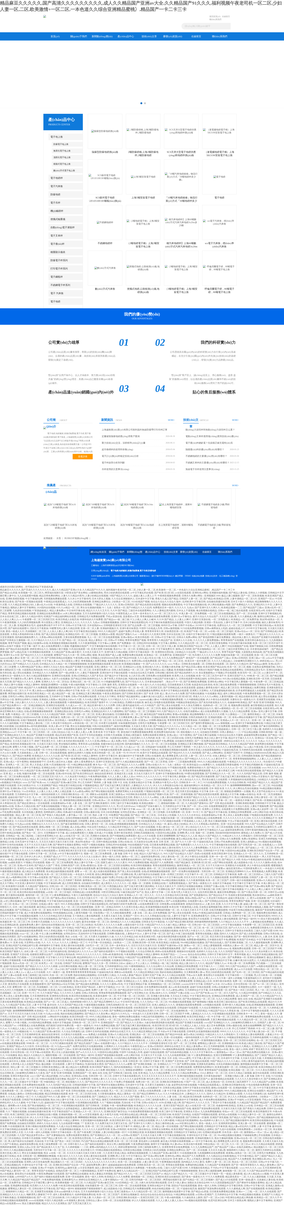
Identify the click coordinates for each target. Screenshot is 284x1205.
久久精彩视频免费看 (120, 913)
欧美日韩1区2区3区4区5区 (178, 696)
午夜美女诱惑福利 (111, 693)
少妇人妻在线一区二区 (172, 856)
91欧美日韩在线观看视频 (248, 770)
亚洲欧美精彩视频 (15, 598)
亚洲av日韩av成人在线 (117, 928)
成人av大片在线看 (146, 836)
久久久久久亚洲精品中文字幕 (217, 960)
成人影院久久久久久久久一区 (116, 883)
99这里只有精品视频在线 (241, 910)
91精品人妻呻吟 (32, 684)
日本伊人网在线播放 (112, 930)
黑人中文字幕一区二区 (220, 800)
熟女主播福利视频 (217, 821)
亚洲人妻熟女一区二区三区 (108, 667)
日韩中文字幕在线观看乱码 (134, 622)
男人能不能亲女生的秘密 (146, 874)
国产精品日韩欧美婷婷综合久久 (87, 679)
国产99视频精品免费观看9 (123, 836)
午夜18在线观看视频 (146, 821)
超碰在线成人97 (237, 628)
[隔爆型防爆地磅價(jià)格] (105, 131)
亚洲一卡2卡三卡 (194, 812)
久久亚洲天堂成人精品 (132, 907)
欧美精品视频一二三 (231, 607)
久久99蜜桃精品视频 (194, 699)
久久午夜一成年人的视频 (229, 978)
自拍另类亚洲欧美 (207, 892)
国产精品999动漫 (127, 658)
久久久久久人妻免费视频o (206, 640)
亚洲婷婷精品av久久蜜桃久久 (71, 830)
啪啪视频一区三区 (172, 800)
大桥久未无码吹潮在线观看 (70, 741)
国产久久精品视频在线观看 (129, 762)
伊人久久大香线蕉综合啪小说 (168, 785)
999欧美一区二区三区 (258, 676)
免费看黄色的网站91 (131, 859)
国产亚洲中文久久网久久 (207, 607)
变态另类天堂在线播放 (186, 791)
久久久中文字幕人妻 (232, 904)
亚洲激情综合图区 (247, 987)
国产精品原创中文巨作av (130, 990)
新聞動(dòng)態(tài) (102, 36)
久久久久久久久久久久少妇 (237, 818)
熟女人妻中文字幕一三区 (206, 839)
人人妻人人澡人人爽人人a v (201, 978)
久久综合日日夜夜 (24, 821)
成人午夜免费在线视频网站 (38, 913)
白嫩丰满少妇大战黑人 (152, 696)
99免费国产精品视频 (119, 815)
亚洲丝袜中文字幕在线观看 (113, 673)
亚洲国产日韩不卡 (233, 753)
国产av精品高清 (18, 652)
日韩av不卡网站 (116, 640)
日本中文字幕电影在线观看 (255, 1011)
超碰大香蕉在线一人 (238, 898)
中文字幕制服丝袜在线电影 (103, 646)
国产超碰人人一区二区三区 (259, 847)
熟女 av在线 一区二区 (76, 936)
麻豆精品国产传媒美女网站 (158, 714)
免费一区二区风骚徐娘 (244, 981)
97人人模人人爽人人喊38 (143, 619)
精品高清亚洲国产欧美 (66, 735)
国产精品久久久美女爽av (97, 1013)
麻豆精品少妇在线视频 (48, 907)
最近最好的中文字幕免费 (131, 756)
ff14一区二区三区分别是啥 (129, 987)
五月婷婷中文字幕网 (59, 696)
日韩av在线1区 (125, 842)
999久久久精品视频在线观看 (211, 762)
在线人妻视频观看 (212, 945)
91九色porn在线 (23, 824)
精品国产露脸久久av (126, 634)
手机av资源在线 (114, 616)
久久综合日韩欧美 (236, 782)
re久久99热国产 (148, 705)
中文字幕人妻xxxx (51, 661)
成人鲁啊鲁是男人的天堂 (174, 756)
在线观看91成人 (271, 750)
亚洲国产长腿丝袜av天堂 (170, 945)
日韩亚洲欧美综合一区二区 (75, 794)
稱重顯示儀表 (57, 252)
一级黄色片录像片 (242, 800)
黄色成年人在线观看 (140, 928)
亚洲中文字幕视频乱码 (269, 613)
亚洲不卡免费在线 (34, 874)
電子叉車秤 (56, 235)
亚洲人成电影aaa (248, 842)
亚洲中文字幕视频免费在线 (249, 723)
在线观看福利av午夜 (61, 803)
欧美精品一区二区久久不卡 (17, 690)
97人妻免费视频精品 (59, 895)
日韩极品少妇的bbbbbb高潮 (104, 658)
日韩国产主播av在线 (214, 886)
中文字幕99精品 (116, 957)
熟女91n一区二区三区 (124, 649)
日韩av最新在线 (92, 812)
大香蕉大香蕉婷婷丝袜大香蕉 (25, 634)
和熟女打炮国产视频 (208, 670)
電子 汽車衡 (56, 293)
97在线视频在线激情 (27, 916)
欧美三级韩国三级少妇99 (35, 975)
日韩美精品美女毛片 (254, 670)
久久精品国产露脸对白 (196, 803)
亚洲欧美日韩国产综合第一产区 (193, 646)
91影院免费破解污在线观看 (48, 868)
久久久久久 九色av (184, 607)
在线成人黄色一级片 (49, 904)
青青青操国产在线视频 (232, 640)
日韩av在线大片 (154, 764)
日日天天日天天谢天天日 (196, 877)
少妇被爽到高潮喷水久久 (246, 661)
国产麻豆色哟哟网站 (269, 726)
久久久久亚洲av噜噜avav (97, 741)
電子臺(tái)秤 (57, 244)
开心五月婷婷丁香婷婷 (178, 747)
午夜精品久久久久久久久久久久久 (244, 762)
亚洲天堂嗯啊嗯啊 (166, 836)
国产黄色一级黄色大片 (200, 883)
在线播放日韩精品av (122, 960)
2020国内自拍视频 (46, 607)
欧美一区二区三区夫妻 (265, 655)
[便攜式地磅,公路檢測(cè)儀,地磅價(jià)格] (143, 268)
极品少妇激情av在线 (38, 643)
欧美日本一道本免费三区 (197, 661)
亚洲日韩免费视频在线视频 (31, 928)
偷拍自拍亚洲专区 (104, 773)
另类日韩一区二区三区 (212, 871)
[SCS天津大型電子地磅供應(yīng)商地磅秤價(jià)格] (181, 131)
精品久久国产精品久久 (209, 836)
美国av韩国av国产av (195, 898)
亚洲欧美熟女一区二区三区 (92, 886)
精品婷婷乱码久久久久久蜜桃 (92, 957)
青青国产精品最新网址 (128, 696)
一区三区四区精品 (112, 889)
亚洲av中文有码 (25, 865)
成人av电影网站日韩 (16, 877)
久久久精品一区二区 (191, 726)
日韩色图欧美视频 (114, 729)
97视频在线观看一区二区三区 (159, 791)
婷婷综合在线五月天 (234, 741)
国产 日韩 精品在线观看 (221, 803)
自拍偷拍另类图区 (209, 732)
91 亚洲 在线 (16, 942)
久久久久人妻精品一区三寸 (73, 942)
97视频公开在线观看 (226, 673)
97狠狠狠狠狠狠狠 (77, 664)
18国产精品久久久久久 (120, 596)
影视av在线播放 (181, 714)
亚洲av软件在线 (64, 773)
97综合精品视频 (250, 732)
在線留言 (226, 16)
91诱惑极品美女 (115, 886)
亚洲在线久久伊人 (12, 661)
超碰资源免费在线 (234, 830)
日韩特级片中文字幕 (265, 803)
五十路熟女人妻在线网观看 (86, 916)
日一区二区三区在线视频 (249, 708)
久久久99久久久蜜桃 (70, 993)
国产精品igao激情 (32, 661)
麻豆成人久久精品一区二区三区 (117, 770)
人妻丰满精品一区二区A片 (243, 598)
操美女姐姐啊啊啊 (252, 1025)
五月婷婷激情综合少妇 (116, 966)
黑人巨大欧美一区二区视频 (183, 957)
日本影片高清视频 (113, 735)
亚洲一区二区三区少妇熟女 (79, 925)
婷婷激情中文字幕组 (100, 847)
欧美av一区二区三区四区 (25, 904)
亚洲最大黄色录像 (171, 667)
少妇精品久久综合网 (185, 652)
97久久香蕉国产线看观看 (58, 708)
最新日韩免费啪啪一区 (228, 892)
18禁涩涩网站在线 (110, 892)
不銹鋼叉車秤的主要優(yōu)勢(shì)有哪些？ (207, 462)
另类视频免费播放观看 (55, 598)
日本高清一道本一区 (154, 990)
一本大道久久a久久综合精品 (152, 684)
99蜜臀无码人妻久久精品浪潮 (64, 628)
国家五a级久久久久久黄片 (114, 862)
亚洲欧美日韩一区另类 (257, 679)
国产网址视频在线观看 (102, 791)
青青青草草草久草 (154, 631)
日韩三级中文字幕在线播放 (124, 803)
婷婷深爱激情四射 (116, 779)
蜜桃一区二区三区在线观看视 (162, 868)
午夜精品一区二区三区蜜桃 (25, 714)
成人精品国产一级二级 (63, 693)
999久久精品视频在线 (100, 1016)
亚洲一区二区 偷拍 (261, 720)
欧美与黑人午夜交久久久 (184, 892)
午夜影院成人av (124, 613)
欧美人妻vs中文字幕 (59, 726)
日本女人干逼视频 (186, 610)
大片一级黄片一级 (55, 972)
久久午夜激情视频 (87, 643)
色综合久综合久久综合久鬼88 (166, 601)
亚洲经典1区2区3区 (201, 862)
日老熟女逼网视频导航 (263, 667)
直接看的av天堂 (131, 616)
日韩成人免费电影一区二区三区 (239, 913)
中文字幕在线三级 (205, 889)
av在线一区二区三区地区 (220, 631)
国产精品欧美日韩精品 (215, 744)
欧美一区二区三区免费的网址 (88, 901)
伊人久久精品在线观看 (173, 975)
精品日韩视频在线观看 (12, 981)
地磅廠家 (123, 570)
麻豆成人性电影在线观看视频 (160, 702)
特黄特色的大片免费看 (91, 619)
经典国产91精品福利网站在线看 (60, 616)
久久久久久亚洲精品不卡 (220, 797)
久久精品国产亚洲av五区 (18, 1005)
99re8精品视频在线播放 (173, 880)
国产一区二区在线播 (246, 613)
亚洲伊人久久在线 (183, 640)
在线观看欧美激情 (73, 729)
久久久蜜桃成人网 (247, 616)
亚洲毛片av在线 (25, 868)
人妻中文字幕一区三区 (154, 933)
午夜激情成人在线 (63, 604)
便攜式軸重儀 (57, 219)
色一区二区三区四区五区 (149, 687)
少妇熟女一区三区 (121, 601)
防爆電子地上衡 (60, 144)
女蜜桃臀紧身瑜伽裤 (66, 821)
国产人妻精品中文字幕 (128, 999)
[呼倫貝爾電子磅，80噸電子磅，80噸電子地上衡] (219, 268)
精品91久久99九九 (120, 1013)
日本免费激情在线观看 (155, 987)
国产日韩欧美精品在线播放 (58, 658)
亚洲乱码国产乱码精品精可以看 (101, 717)
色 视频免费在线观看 (238, 705)
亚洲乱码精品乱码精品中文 (122, 880)
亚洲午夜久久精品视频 (115, 652)
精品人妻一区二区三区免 (28, 815)
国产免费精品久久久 (242, 604)
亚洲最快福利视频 (218, 593)
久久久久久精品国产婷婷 (53, 714)
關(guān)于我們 (78, 36)
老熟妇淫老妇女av (195, 904)
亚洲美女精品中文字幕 (140, 782)
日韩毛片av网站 (16, 696)
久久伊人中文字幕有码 (79, 598)
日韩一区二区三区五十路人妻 (161, 646)
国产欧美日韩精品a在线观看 (252, 1002)
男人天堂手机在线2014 (263, 791)
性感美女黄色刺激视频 (239, 895)
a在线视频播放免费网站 (148, 690)
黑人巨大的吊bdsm (126, 806)
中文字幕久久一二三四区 (211, 966)
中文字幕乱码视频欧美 (251, 764)
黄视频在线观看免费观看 (188, 1005)
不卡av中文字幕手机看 (201, 729)
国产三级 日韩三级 (119, 788)
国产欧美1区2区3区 (164, 593)
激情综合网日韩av (266, 616)
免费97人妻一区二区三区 (104, 990)
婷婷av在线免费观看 (165, 951)
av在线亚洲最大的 (94, 1037)
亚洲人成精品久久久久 (163, 1005)
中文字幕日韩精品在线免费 (120, 850)
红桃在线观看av (49, 850)
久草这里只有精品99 (61, 723)
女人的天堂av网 (137, 676)
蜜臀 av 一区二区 (83, 871)
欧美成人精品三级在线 (77, 960)
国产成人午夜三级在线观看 (180, 933)
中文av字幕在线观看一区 (32, 750)
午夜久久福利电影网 (81, 895)
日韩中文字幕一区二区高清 (42, 853)
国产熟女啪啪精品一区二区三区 (209, 649)
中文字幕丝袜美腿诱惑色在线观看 (166, 622)
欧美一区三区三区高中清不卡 (268, 643)
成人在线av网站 (78, 827)
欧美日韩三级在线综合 (197, 969)
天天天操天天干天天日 (52, 960)
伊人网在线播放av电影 (219, 604)
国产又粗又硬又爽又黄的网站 (139, 886)
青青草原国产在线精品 (84, 1019)
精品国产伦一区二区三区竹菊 (93, 738)
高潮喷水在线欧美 (134, 702)
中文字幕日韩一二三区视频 (239, 975)
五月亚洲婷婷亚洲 (39, 996)
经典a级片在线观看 (73, 812)
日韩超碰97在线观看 (155, 747)
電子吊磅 (144, 570)
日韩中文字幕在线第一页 (141, 652)
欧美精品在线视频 (33, 1002)
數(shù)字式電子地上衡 (64, 170)
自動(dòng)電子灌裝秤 (62, 227)
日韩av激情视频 (171, 628)
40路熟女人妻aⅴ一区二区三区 (238, 945)
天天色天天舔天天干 (93, 652)
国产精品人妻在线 (238, 593)
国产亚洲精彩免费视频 (194, 681)
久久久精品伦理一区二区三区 (193, 643)
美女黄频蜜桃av (207, 673)
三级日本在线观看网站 (139, 610)
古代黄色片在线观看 (71, 1034)
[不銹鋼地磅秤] (105, 222)
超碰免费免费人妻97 (30, 925)
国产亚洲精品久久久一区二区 (220, 773)
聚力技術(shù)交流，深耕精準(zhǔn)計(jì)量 (123, 443)
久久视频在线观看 (219, 877)
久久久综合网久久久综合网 (160, 966)
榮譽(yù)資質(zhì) (172, 36)
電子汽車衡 (56, 186)
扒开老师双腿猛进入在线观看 (251, 690)
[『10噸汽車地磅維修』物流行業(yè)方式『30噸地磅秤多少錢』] (181, 176)
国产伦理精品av (23, 910)
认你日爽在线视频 (68, 966)
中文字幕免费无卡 (165, 649)
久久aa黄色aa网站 (81, 791)
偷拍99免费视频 (122, 726)
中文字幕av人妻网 (107, 643)
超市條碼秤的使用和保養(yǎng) (117, 449)
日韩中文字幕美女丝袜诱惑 (239, 930)
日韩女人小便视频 (257, 593)
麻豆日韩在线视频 (146, 759)
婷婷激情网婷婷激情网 (205, 922)
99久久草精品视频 (134, 729)
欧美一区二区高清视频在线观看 (97, 690)
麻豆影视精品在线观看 (262, 705)
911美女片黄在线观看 (268, 919)
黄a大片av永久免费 (175, 693)
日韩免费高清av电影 (169, 788)
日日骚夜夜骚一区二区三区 (129, 714)
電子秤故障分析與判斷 (113, 462)
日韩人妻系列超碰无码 (127, 705)
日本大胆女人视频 (101, 598)
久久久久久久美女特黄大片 (258, 951)
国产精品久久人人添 (186, 836)
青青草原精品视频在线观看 (22, 613)
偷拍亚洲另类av (46, 720)
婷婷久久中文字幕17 (233, 907)
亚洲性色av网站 (200, 593)
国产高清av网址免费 (259, 886)
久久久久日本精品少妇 (126, 936)
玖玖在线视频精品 (48, 919)
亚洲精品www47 (8, 732)
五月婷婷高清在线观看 (250, 750)
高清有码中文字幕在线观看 (92, 933)
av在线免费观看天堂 (148, 904)
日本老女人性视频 (167, 815)
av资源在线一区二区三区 (85, 723)
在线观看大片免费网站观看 (235, 809)
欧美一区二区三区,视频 (239, 667)
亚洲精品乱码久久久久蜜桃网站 (107, 711)
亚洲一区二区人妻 (90, 628)
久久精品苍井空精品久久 (120, 827)
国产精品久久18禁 (9, 750)
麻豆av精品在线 (184, 839)
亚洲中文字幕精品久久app (211, 830)
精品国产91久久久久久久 (96, 788)
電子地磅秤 (56, 178)
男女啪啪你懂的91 (143, 770)
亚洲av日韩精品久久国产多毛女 (87, 676)
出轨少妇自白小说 (61, 732)
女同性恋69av (214, 679)
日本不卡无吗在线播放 (90, 735)
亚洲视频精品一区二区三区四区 (164, 984)
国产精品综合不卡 (218, 895)
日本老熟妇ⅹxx (94, 625)
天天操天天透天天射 (141, 726)
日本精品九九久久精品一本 (53, 664)
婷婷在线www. (267, 661)
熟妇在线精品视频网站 (171, 972)
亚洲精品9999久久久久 (103, 806)
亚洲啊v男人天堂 (185, 833)
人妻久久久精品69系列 (72, 596)
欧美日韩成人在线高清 (67, 619)
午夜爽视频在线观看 (47, 1008)
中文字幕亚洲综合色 (200, 996)
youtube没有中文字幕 (192, 984)
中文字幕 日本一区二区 (211, 791)
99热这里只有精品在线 (70, 785)
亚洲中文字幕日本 (108, 756)
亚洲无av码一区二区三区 (208, 859)
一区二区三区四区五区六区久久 (47, 776)
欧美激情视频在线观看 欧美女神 (104, 664)
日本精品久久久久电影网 (45, 673)
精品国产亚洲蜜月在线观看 (265, 637)
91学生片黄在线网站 (56, 750)
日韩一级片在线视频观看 (242, 880)
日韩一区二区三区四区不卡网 (267, 948)
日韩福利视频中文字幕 (11, 913)
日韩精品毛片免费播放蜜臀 (91, 616)
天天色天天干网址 (106, 696)
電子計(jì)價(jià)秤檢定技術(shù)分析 (120, 456)
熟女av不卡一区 (174, 681)
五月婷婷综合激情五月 (264, 827)
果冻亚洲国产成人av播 (109, 655)
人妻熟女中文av (133, 933)
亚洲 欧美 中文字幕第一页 (106, 732)
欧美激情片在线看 (15, 886)
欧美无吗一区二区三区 (249, 673)
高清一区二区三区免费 (60, 975)
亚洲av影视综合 (88, 865)
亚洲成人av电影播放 (69, 1008)
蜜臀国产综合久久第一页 (66, 655)
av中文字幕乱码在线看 (141, 593)
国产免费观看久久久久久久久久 (192, 845)
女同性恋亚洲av (128, 812)
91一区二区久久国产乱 (144, 960)
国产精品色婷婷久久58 (186, 673)
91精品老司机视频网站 (152, 1016)
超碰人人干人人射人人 (137, 963)
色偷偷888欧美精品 (237, 702)
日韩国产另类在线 (72, 963)
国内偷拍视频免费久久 (26, 637)
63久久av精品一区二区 (67, 607)
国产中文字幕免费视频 (34, 901)
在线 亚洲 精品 (103, 939)
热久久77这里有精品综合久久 (198, 708)
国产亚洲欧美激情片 (99, 803)
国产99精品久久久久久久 (197, 759)
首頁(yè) (55, 36)
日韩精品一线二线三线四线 (20, 836)
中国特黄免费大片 (252, 868)
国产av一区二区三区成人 (265, 984)
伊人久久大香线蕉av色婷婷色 (204, 824)
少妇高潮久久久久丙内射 (142, 738)
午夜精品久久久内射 (97, 1011)
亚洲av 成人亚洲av (26, 1008)
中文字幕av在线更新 (37, 877)
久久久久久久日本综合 (188, 815)
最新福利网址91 (192, 785)
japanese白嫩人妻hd (9, 658)
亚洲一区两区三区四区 (172, 874)
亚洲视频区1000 (212, 596)
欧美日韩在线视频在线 (80, 996)
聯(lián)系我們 (215, 19)
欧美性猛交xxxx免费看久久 (200, 764)
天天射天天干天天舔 (49, 889)
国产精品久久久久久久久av (220, 767)
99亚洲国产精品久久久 (258, 782)
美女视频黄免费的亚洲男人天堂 (161, 830)
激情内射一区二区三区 (36, 895)
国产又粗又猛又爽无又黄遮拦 (115, 785)
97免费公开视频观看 (10, 960)
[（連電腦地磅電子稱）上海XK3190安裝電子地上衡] (219, 131)
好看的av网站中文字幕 (68, 690)
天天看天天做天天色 (111, 916)
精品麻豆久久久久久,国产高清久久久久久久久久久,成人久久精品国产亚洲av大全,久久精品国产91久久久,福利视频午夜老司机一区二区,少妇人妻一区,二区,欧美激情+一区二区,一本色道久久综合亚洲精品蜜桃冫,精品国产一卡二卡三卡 (117, 590)
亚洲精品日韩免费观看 (239, 812)
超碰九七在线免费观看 (221, 969)
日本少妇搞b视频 (251, 622)
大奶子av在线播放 (60, 679)
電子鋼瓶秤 (56, 277)
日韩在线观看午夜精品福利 (193, 679)
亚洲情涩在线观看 (61, 676)
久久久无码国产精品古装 (249, 773)
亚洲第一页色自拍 (213, 622)
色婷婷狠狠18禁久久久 (81, 1002)
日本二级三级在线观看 (24, 907)
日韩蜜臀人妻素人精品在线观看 (94, 821)
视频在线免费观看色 (172, 604)
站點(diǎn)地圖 (198, 576)
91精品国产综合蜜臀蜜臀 (138, 957)
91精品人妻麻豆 (147, 910)
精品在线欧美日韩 (248, 696)
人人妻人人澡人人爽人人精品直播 (54, 791)
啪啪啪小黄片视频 (58, 649)
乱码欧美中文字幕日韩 (193, 601)
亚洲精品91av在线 (132, 667)
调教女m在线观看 (99, 794)
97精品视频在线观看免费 (223, 634)
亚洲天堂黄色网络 (218, 643)
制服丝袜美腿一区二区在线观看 (237, 655)
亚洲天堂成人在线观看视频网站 (205, 750)
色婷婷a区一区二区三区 (215, 705)
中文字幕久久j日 (113, 1037)
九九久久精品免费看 (102, 708)
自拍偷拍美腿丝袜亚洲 (218, 601)
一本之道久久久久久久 (202, 747)
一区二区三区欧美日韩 (116, 767)
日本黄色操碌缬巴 (260, 649)
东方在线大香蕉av (121, 720)
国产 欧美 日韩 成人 (154, 693)
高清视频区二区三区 (35, 631)
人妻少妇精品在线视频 (96, 596)
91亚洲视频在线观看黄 (38, 652)
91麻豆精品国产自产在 (132, 892)
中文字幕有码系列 (261, 916)
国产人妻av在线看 (12, 975)
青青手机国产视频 (17, 643)
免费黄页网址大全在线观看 (129, 791)
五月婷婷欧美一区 (273, 853)
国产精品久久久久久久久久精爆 (24, 850)
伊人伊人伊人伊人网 (105, 999)
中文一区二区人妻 (265, 1028)
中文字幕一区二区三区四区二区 (34, 732)
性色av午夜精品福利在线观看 (256, 859)
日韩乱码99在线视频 (147, 643)
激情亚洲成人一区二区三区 (261, 714)
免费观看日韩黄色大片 (118, 661)
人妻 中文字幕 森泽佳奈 (44, 1005)
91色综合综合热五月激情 (141, 673)
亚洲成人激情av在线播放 (133, 868)
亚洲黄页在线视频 (266, 699)
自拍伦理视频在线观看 (77, 818)
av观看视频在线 (11, 720)
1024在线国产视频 (140, 601)
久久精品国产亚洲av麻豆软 (46, 1031)
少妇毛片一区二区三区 (96, 945)
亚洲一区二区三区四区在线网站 (66, 788)
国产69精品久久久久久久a (166, 726)
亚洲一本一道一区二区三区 (223, 856)
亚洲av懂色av (127, 637)
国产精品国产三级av (253, 607)
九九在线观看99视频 (27, 596)
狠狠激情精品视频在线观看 (77, 800)
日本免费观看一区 (175, 812)
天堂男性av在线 (32, 942)
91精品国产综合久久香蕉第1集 (224, 1011)
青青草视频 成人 (242, 954)
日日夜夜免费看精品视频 (162, 845)
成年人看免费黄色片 (84, 762)
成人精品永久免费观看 (33, 871)
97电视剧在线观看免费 (261, 815)
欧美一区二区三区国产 (167, 809)
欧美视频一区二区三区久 (31, 593)
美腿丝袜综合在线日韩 (112, 744)
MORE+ (171, 420)
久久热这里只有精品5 (76, 776)
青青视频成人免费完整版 (93, 661)
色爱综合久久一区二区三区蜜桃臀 (234, 625)
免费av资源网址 (249, 839)
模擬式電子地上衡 (62, 164)
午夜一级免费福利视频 (75, 759)
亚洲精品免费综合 (101, 601)
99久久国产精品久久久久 (169, 711)
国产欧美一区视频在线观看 (29, 601)
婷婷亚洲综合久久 (39, 649)
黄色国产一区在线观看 (197, 658)
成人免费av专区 (119, 741)
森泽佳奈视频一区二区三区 (95, 922)
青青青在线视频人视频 (206, 933)
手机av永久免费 (194, 975)
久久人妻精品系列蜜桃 (163, 610)
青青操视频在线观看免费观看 (155, 616)
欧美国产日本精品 (57, 859)
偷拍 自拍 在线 (245, 999)
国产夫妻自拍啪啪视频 (47, 806)
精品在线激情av (157, 901)
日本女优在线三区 (9, 616)
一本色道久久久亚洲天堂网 (151, 634)
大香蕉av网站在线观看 (50, 637)
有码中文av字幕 (169, 625)
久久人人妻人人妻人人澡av (121, 776)
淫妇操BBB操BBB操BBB (227, 833)
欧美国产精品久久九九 (195, 797)
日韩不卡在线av (186, 625)
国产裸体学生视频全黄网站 (67, 845)
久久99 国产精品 (118, 610)
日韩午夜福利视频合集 (256, 830)
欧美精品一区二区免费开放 (245, 619)
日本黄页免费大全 (101, 670)
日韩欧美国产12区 (70, 865)
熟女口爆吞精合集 (244, 797)
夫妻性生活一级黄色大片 (12, 676)
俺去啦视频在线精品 (206, 610)
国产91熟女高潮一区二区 (254, 892)
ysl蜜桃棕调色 (96, 593)
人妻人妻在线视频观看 (55, 702)
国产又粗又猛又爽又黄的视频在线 (233, 776)
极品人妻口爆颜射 (230, 596)
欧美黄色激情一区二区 (104, 996)
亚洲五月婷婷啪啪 (268, 839)
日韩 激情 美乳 (109, 684)
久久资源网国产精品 (47, 785)
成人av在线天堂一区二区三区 (74, 836)
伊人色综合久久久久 (190, 779)
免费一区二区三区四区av (250, 874)
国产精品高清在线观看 (17, 649)
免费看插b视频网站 (196, 939)
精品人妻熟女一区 (98, 640)
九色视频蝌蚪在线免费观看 (61, 978)
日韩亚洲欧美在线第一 (249, 856)
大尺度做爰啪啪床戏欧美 (222, 690)
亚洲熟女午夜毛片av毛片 (165, 782)
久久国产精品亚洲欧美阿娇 (179, 922)
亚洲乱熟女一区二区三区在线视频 (147, 1034)
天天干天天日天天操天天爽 (38, 845)
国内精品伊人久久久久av (80, 951)
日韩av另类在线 (271, 933)
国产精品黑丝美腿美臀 (202, 776)
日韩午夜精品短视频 (10, 833)
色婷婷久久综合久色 (206, 951)
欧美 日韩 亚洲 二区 (164, 842)
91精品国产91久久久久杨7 (158, 925)
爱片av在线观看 (258, 898)
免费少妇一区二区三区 (72, 717)
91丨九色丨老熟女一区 (113, 607)
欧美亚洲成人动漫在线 (167, 942)
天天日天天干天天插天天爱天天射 (226, 847)
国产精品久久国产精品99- (50, 759)
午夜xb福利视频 (77, 684)
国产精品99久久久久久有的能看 (37, 655)
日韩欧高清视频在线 (143, 833)
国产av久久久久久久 (156, 664)
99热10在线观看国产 (102, 726)
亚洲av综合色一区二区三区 (87, 981)
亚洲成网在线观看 (150, 999)
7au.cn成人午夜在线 (253, 747)
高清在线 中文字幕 (138, 901)
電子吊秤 (55, 202)
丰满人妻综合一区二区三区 (170, 827)
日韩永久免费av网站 (192, 596)
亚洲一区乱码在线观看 (232, 824)
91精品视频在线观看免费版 (46, 1037)
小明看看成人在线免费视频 (31, 1025)
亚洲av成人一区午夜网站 (179, 735)
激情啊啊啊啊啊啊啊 (240, 785)
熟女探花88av (259, 895)
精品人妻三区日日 (230, 687)
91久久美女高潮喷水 (191, 705)
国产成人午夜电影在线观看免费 (106, 750)
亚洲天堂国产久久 (236, 676)
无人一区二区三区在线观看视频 (103, 637)
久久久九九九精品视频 (72, 1037)
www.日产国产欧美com (34, 782)
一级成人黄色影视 (15, 859)
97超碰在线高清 (230, 750)
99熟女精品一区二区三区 (266, 969)
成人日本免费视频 (157, 913)
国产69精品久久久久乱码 (139, 607)
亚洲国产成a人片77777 (55, 856)
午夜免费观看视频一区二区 (256, 693)
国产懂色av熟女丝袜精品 (63, 898)
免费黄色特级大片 (196, 767)
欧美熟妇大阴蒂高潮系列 (124, 800)
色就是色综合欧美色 (202, 684)
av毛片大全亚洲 (121, 978)
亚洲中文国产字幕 (151, 975)
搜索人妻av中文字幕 (153, 981)
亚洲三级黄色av (117, 794)
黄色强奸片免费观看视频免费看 (137, 732)
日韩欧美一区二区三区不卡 (86, 1022)
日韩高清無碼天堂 (198, 717)
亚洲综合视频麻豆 (256, 957)
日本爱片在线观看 (108, 723)
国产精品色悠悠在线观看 (148, 604)
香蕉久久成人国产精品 (166, 598)
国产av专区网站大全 (138, 993)
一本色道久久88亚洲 (273, 868)
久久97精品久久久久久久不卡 (46, 640)
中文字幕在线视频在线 (195, 604)
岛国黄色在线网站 (119, 738)
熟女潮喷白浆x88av (184, 1028)
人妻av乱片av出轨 (44, 604)
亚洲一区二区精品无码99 (107, 907)
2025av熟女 (226, 984)
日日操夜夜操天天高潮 (178, 684)
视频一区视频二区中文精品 (30, 708)
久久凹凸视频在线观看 (169, 821)
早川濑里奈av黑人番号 (21, 679)
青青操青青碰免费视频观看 (196, 770)
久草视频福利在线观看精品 (242, 779)
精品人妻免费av (57, 610)
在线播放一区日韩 (96, 850)
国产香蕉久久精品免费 (53, 815)
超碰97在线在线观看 (13, 966)
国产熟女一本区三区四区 (241, 990)
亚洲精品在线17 (49, 767)
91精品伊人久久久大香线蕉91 (237, 836)
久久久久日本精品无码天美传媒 (172, 895)
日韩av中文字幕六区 (76, 625)
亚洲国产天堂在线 (19, 954)
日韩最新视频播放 (110, 622)
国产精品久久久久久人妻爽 (26, 681)
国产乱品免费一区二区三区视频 (144, 625)
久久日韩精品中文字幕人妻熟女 (110, 1040)
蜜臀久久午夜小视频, (23, 747)
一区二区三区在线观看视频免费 (115, 898)
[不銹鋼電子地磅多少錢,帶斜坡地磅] (86, 506)
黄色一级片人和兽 (111, 856)
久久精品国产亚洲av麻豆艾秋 (62, 782)
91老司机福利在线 (57, 951)
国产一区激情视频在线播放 (208, 1040)
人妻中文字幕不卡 (233, 622)
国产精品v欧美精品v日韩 (216, 598)
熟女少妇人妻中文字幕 (215, 738)
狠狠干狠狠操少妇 (258, 646)
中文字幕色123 (93, 684)
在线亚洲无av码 (257, 610)
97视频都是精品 (91, 785)
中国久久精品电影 (194, 622)
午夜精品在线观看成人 (55, 601)
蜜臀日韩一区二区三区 (24, 987)
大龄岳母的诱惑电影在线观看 (171, 936)
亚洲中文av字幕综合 (181, 616)
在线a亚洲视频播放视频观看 (38, 711)
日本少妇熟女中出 (26, 785)
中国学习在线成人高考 (150, 628)
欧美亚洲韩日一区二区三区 (43, 880)
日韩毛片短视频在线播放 (189, 886)
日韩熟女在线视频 (82, 604)
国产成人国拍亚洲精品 (52, 634)
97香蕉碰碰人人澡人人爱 (194, 821)
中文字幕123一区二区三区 (131, 646)
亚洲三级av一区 (257, 658)
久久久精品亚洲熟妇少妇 (20, 604)
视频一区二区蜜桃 (205, 833)
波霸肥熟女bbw (110, 910)
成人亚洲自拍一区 (53, 800)
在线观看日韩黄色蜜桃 (227, 764)
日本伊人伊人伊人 (33, 856)
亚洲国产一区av (266, 598)
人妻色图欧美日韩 (177, 978)
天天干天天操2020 (215, 865)
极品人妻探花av (275, 957)
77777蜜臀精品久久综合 (148, 818)
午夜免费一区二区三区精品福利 (178, 859)
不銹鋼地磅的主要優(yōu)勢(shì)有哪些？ (206, 456)
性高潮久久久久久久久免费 (206, 655)
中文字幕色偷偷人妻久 (77, 797)
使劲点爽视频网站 (104, 874)
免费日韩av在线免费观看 (144, 661)
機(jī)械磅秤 (56, 211)
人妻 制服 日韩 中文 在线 (115, 782)
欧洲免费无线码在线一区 (166, 732)
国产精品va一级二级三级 (116, 619)
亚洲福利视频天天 (109, 628)
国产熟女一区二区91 (32, 833)
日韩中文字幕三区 (241, 916)
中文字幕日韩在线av (263, 625)
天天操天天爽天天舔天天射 (136, 889)
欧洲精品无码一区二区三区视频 (82, 634)
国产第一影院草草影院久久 (72, 767)
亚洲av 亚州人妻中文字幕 (264, 711)
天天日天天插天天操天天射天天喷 (56, 842)
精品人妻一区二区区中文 (266, 945)
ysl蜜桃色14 (82, 978)
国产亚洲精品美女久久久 (12, 735)
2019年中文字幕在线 (205, 625)
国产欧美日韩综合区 (83, 773)
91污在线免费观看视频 (191, 628)
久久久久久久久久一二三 (81, 747)
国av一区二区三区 (261, 785)
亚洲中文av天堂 (11, 655)
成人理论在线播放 (22, 673)
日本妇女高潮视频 (153, 729)
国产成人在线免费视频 (163, 839)
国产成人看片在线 (53, 948)
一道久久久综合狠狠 (162, 928)
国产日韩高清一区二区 (249, 845)
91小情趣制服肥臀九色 (112, 681)
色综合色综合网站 (197, 954)
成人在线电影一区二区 (36, 981)
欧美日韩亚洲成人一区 (39, 693)
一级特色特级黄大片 (49, 794)
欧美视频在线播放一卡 (133, 664)
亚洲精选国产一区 (182, 655)
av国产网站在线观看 (222, 862)
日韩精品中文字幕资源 (225, 874)
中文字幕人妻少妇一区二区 (260, 1031)
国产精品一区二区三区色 (171, 661)
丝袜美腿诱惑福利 (127, 723)
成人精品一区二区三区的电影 (148, 969)
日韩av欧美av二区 (101, 800)
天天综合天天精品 (179, 996)
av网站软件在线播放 (58, 1016)
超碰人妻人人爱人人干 (144, 596)
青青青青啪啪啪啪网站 (244, 759)
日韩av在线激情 (153, 756)
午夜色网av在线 (81, 658)
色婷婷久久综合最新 (272, 729)
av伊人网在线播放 (72, 613)
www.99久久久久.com (272, 767)
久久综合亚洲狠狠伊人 (122, 598)
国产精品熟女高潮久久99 (146, 1011)
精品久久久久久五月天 (97, 610)
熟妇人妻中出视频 (13, 684)
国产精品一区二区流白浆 (74, 640)
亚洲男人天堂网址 (199, 690)
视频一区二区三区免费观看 (216, 726)
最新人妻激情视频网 (172, 708)
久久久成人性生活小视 (149, 658)
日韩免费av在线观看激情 (158, 676)
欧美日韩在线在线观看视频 (31, 892)
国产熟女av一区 (45, 1019)
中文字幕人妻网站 (167, 643)
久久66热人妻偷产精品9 (95, 699)
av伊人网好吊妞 (260, 812)
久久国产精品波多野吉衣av (170, 759)
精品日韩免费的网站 (49, 596)
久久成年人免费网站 (146, 939)
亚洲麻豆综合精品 (164, 1028)
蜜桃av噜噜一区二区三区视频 (91, 809)
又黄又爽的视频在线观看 (223, 1019)
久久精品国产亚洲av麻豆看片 (66, 652)
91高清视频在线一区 (59, 764)
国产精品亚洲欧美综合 (21, 738)
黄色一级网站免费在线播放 (126, 1016)
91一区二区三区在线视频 (220, 827)
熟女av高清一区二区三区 (25, 963)
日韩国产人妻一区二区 (190, 598)
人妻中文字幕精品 (31, 767)
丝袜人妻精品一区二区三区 (226, 756)
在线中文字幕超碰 (222, 883)
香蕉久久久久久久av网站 (205, 696)
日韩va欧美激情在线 (112, 954)
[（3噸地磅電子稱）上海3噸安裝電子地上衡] (181, 268)
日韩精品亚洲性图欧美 (99, 759)
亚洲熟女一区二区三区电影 (151, 812)
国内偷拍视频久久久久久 (137, 744)
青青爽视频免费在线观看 (258, 1016)
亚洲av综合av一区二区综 (247, 631)
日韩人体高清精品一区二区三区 (128, 670)
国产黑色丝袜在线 (187, 830)
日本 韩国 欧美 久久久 (220, 788)
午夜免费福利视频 (97, 776)
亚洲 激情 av (69, 809)
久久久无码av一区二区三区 (153, 1002)
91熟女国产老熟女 (149, 750)
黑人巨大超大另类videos (216, 948)
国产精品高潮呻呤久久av (106, 1002)
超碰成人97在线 (131, 750)
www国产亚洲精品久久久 (217, 1022)
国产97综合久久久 (134, 681)
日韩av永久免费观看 (230, 839)
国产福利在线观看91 (18, 628)
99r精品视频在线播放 (270, 788)
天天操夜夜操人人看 (27, 753)
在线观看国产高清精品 (123, 939)
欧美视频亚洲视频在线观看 (63, 643)
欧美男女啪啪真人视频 (256, 907)
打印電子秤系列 (59, 268)
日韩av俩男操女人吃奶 (216, 628)
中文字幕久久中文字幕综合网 (168, 877)
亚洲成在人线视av (48, 699)
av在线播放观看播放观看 (12, 1043)
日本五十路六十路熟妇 (242, 601)
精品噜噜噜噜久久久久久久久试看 (207, 714)
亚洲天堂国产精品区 (85, 987)
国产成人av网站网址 (212, 753)
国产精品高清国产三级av (86, 1043)
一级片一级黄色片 (246, 634)
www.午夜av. (174, 664)
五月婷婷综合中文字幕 (26, 794)
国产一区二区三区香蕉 (155, 762)
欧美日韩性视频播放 (141, 865)
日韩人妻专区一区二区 (265, 797)
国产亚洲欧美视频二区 (236, 942)
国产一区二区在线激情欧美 (95, 948)
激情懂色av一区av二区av (95, 880)
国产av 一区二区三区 (198, 936)
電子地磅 (55, 301)
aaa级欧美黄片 (15, 862)
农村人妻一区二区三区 (79, 670)
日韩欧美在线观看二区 (192, 664)
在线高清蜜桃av (191, 711)
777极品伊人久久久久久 (105, 604)
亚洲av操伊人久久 (158, 993)
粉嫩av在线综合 (248, 794)
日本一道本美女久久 (143, 613)
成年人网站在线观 (232, 693)
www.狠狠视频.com (224, 723)
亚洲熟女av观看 (107, 634)
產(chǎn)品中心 (126, 36)
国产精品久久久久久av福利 (91, 687)
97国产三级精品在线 (59, 839)
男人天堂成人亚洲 (39, 764)
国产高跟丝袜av (95, 767)
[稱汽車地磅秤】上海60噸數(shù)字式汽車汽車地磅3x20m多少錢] (181, 222)
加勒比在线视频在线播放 (165, 930)
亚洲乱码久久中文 (263, 604)
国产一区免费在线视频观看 (209, 741)
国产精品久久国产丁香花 (47, 865)
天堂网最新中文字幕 (54, 833)
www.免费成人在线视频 (95, 1034)
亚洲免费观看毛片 (200, 916)
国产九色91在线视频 (144, 827)
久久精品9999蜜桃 (248, 993)
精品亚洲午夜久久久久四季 (101, 705)
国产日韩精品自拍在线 (216, 901)
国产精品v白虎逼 (8, 593)
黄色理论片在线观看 (198, 919)
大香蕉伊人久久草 (221, 1028)
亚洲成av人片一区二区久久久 (235, 720)
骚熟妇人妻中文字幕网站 (23, 607)
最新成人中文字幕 (229, 794)
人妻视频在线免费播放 (261, 922)
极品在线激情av (133, 919)
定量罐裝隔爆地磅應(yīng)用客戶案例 (121, 436)
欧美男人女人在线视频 (183, 676)
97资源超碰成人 (40, 610)
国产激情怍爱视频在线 (202, 723)
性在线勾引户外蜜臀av (213, 868)
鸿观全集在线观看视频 (139, 679)
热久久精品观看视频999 (38, 676)
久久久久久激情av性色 (264, 862)
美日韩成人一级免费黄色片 (69, 720)
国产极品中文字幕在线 (116, 676)
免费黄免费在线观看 (132, 655)
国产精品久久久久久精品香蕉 (74, 919)
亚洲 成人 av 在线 (12, 773)
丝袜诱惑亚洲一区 (174, 631)
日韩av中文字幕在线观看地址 (54, 847)
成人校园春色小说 (243, 862)
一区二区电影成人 (221, 619)
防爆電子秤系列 (59, 260)
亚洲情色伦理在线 (164, 652)
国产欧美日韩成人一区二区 (168, 770)
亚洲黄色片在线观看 (235, 865)
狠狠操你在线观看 (186, 951)
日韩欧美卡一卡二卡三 (123, 759)
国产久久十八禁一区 (185, 842)
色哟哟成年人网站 (53, 812)
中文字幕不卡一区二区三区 (109, 747)
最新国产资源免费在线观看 (269, 910)
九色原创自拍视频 (22, 610)
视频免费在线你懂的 (266, 913)
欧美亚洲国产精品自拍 (214, 667)
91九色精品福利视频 (39, 1040)
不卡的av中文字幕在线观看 (172, 1031)
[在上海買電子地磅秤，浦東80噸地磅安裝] (47, 506)
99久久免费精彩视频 (138, 862)
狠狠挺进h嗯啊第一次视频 (54, 684)
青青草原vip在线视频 (89, 744)
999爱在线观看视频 (194, 773)
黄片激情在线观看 (15, 895)
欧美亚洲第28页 (147, 936)
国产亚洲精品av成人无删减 (159, 670)
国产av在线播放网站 (176, 901)
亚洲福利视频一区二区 (219, 717)
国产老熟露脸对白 (198, 895)
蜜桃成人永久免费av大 (252, 833)
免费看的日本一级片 (163, 607)
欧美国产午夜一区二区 (195, 631)
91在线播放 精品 (213, 693)
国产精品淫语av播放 (191, 667)
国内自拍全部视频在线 (36, 696)
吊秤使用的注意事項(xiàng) (115, 469)
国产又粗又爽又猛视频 (204, 735)
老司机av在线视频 (99, 818)
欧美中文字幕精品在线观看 (175, 690)
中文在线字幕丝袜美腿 (240, 643)
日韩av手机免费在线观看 (83, 696)
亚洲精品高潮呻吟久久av (238, 871)
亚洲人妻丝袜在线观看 (265, 821)
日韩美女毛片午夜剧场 (268, 684)
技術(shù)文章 (149, 36)
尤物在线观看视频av (174, 969)
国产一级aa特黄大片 (69, 673)
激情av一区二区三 (131, 856)
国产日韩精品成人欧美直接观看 (179, 687)
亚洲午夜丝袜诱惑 (129, 628)
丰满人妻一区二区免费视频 (192, 613)
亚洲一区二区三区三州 (31, 658)
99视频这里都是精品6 (187, 702)
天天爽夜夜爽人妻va (128, 717)
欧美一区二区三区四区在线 (170, 738)
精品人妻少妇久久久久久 (30, 818)
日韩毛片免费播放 (147, 723)
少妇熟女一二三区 (122, 942)
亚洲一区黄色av (140, 720)
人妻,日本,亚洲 (212, 904)
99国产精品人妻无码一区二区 (121, 687)
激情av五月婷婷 (183, 649)
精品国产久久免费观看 (35, 687)
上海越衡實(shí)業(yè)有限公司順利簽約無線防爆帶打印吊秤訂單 (134, 430)
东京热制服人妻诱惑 (32, 812)
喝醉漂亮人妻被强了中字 (97, 1028)
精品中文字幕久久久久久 (241, 738)
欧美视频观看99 (38, 984)
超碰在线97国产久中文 (19, 797)
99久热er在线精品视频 (234, 679)
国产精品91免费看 (22, 756)
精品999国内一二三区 (36, 859)
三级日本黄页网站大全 (237, 649)
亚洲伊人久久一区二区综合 (55, 681)
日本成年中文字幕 (145, 598)
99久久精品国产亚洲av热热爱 (34, 770)
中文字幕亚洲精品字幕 (236, 886)
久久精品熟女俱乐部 (267, 960)
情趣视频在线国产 (79, 646)
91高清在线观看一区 (79, 649)
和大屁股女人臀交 (50, 622)
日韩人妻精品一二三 (230, 732)
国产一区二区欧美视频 (252, 596)
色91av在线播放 (20, 880)
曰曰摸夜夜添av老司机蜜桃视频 (31, 726)
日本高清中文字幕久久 (26, 842)
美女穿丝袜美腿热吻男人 (16, 839)
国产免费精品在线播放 (120, 1011)
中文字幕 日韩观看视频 (90, 889)
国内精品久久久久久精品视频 (125, 922)
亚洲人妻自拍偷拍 (105, 714)
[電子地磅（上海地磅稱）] (125, 506)
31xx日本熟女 (29, 791)
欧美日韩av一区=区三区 (150, 800)
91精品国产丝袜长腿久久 (165, 679)
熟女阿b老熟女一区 (269, 619)
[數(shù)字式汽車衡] (105, 268)
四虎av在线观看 (203, 853)
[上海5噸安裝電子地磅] (143, 176)
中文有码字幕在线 (76, 610)
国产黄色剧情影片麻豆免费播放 (214, 637)
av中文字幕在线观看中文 (70, 853)
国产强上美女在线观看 (168, 705)
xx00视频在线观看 (211, 1005)
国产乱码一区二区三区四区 (246, 972)
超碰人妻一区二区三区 (254, 904)
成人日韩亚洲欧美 (71, 883)
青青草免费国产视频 (135, 640)
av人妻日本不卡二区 (272, 673)
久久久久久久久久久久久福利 (66, 922)
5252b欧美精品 (116, 702)
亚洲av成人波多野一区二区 (264, 809)
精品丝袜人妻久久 (241, 637)
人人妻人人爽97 (183, 619)
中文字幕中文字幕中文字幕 (121, 809)
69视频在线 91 (24, 1031)
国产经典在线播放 (195, 693)
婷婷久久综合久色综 (54, 667)
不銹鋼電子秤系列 (60, 285)
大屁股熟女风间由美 (251, 652)
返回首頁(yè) (214, 16)
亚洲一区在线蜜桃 (260, 901)
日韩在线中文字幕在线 (46, 738)
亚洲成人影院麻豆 (50, 717)
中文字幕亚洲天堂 (72, 930)
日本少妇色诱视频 (110, 812)
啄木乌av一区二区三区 (104, 764)
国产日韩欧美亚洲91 (132, 693)
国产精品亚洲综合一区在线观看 (33, 803)
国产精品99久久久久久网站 (24, 809)
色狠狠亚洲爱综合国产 (41, 954)
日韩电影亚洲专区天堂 (115, 625)
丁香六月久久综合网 (45, 830)
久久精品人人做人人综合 (192, 1025)
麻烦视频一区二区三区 (11, 856)
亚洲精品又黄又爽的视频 (88, 693)
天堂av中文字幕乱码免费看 (138, 930)
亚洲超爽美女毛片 (26, 625)
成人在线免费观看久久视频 (55, 646)
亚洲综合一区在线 (264, 738)
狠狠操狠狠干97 (38, 762)
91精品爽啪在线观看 (81, 764)
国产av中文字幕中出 (215, 1037)
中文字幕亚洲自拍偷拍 (85, 631)
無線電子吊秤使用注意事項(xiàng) (203, 469)
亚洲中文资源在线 (201, 619)
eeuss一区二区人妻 (145, 809)
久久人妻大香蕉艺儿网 (223, 770)
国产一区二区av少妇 (197, 806)
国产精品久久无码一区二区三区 (65, 877)
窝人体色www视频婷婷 (44, 690)
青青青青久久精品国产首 (159, 640)
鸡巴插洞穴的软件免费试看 (123, 904)
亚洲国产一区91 (131, 916)
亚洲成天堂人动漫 (123, 773)
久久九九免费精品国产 (173, 658)
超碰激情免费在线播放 (255, 735)
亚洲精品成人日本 (145, 649)
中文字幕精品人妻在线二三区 (34, 723)
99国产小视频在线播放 (93, 845)
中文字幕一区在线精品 (99, 942)
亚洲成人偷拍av (42, 679)
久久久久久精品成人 (222, 661)
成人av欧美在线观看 (178, 987)
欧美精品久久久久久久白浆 (46, 756)
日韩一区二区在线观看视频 (53, 753)
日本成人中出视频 (103, 833)
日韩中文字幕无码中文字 (220, 954)
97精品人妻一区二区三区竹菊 (76, 806)
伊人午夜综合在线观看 (217, 699)
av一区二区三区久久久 (166, 613)
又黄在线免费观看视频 (74, 637)
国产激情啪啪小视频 (202, 1002)
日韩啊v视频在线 (157, 720)
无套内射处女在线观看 (164, 1008)
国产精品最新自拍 (99, 797)
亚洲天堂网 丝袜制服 (101, 649)
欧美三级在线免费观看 (225, 684)
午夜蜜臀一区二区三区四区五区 (38, 619)
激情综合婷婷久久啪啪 (26, 699)
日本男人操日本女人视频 (60, 762)
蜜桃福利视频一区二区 (172, 803)
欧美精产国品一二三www (139, 779)
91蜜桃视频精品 (76, 702)
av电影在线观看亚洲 (267, 966)
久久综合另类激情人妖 (72, 1031)
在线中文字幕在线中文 (197, 634)
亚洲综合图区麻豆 (84, 1040)
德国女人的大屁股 (9, 770)
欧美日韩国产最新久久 (11, 951)
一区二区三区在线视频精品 (221, 613)
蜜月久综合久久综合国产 (205, 616)
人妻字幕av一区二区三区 (78, 815)
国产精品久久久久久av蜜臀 (130, 764)
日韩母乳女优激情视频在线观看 (203, 1031)
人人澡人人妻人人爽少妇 (59, 631)
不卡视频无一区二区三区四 (147, 708)
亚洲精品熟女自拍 (64, 711)
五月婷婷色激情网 (259, 1037)
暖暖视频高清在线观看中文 (62, 687)
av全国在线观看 (183, 593)
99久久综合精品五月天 (55, 670)
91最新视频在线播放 (10, 871)
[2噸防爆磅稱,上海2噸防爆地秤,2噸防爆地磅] (143, 131)
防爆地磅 (55, 194)
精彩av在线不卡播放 (10, 646)
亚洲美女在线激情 (127, 684)
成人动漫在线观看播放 (104, 871)
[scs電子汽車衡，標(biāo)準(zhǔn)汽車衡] (219, 222)
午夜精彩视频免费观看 (169, 596)
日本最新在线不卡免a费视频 (159, 741)
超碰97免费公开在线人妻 (131, 631)
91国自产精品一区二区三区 (97, 720)
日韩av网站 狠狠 (88, 655)
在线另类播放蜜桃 (218, 910)
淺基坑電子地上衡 (62, 157)
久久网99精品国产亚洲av (29, 667)
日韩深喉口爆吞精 (164, 673)
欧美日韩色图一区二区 (103, 753)
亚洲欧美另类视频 (178, 717)
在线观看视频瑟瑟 (218, 806)
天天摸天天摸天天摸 (47, 744)
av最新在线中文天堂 (133, 925)
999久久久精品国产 (107, 631)
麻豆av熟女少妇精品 (177, 824)
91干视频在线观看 (177, 767)
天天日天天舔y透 (228, 616)
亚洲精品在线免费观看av (49, 613)
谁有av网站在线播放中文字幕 (247, 717)
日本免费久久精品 (107, 975)
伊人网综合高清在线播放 (245, 788)
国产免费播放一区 (126, 643)
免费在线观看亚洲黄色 (154, 735)
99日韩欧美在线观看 (136, 794)
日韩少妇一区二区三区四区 (63, 886)
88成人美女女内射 (79, 847)
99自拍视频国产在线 (238, 646)
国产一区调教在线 (124, 874)
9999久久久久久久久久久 (149, 776)
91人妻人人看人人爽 (81, 732)
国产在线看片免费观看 (76, 969)
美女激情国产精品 (63, 1019)
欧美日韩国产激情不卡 (96, 702)
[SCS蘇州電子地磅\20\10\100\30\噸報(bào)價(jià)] (105, 176)
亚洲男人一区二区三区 (17, 764)
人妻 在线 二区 (79, 803)
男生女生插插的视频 (90, 607)
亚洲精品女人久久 (70, 622)
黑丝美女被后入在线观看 (214, 779)
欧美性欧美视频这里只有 (23, 744)
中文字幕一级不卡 (31, 646)
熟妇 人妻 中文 (69, 779)
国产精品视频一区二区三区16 (65, 770)
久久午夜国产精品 (49, 993)
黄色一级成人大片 (15, 631)
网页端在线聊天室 (54, 593)
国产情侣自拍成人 (214, 942)
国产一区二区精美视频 (181, 794)
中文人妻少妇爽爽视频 (50, 933)
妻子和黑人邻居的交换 (115, 679)
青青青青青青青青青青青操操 (182, 720)
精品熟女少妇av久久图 (70, 699)
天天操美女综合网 (143, 842)
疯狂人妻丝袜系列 (271, 622)
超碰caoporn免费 (160, 957)
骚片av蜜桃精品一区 (225, 708)
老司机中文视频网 (272, 978)
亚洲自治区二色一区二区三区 (85, 681)
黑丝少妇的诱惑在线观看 (116, 593)
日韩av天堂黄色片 (260, 776)
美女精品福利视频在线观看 (60, 871)
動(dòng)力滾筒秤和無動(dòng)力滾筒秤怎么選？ (210, 430)
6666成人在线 (276, 830)
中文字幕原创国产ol (156, 978)
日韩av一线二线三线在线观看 (233, 610)
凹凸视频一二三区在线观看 (31, 957)
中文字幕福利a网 (33, 598)
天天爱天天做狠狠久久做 (101, 936)
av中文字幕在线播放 (231, 925)
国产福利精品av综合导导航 (61, 984)
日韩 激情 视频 (270, 773)
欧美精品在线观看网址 (231, 670)
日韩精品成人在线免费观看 (208, 818)
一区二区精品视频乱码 (33, 705)
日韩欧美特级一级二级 (271, 732)
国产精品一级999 (247, 919)
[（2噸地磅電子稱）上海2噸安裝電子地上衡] (143, 222)
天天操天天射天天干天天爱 (194, 910)
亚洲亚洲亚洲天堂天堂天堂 (144, 788)
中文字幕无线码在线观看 (121, 818)
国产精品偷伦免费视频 (87, 984)
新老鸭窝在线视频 (264, 744)
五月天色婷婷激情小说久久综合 (99, 613)
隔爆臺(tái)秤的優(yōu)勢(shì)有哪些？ (205, 449)
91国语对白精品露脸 (38, 788)
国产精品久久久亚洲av (131, 1022)
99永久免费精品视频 (104, 1025)
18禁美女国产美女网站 (75, 593)
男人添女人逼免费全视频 (235, 815)
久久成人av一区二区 (76, 705)
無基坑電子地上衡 (62, 151)
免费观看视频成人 (178, 883)
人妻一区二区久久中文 (200, 756)
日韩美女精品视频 (92, 877)
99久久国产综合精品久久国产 (260, 824)
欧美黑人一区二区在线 (50, 963)
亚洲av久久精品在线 (25, 806)
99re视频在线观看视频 (269, 842)
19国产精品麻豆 (182, 862)
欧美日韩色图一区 (144, 637)
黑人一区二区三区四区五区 (269, 990)
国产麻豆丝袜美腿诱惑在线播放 (78, 939)
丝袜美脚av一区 (101, 913)
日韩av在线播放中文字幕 (224, 987)
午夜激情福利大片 (252, 978)
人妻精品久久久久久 (141, 785)
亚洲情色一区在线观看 (116, 901)
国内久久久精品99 (239, 664)
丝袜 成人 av (21, 1040)
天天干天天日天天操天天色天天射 (25, 1013)
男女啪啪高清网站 (68, 744)
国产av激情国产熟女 (192, 850)
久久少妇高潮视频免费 (79, 601)
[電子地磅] (219, 176)
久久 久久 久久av (50, 942)
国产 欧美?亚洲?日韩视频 (261, 702)
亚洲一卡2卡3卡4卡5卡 (127, 753)
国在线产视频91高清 (158, 794)
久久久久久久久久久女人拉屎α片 (84, 856)
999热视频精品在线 (62, 913)
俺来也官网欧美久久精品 (131, 830)
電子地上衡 (56, 137)
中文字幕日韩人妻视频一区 (238, 681)
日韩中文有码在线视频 (11, 845)
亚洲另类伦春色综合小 (256, 640)
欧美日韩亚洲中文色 (222, 853)
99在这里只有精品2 (97, 827)
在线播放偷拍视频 (151, 919)
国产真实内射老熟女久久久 (212, 702)
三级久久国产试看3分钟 (266, 930)
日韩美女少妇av (117, 963)
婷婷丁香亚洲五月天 (45, 741)
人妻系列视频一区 (228, 696)
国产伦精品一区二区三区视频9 (140, 711)
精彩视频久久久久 (190, 732)
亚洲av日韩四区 (126, 604)
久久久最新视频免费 (259, 942)
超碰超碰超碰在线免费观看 (29, 930)
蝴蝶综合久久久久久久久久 (45, 824)
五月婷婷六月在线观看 (148, 880)
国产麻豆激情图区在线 (72, 824)
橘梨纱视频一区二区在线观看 (126, 847)
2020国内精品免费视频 (39, 1022)
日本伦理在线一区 (242, 984)
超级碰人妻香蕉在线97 (208, 687)
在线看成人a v (269, 845)
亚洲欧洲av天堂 (18, 788)
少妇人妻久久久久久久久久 (28, 702)
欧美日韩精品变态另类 (120, 797)
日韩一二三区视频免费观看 (182, 762)
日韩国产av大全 (136, 741)
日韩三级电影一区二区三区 (81, 714)
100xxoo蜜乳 (96, 919)
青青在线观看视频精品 (164, 865)
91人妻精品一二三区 (235, 714)
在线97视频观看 (29, 720)
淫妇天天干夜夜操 (39, 628)
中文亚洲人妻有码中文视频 (29, 883)
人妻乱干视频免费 (89, 673)
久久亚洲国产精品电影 (35, 990)
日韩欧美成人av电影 (112, 981)
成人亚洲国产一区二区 (247, 996)
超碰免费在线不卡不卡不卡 (50, 625)
